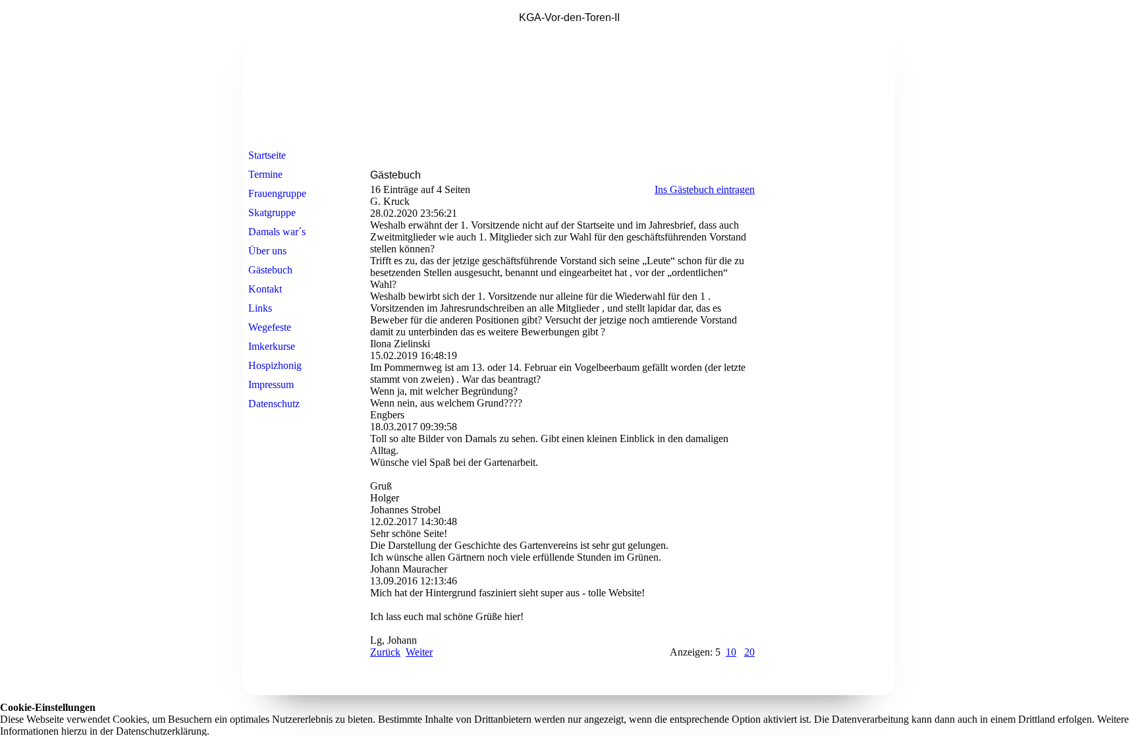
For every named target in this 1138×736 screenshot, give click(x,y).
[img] (569, 74)
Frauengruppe (277, 193)
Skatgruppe (272, 212)
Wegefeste (269, 327)
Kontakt (265, 289)
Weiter (419, 652)
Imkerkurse (271, 346)
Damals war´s (277, 231)
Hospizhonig (275, 365)
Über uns (267, 250)
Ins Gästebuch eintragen (705, 189)
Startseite (267, 155)
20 (749, 652)
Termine (265, 174)
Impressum (271, 384)
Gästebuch (270, 269)
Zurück (385, 652)
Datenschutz (274, 403)
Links (260, 308)
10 (731, 652)
